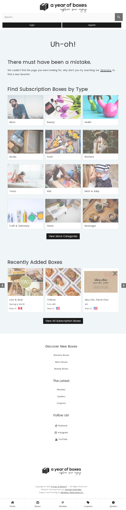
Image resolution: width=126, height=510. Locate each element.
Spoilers (113, 504)
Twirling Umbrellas (73, 489)
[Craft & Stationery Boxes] (25, 211)
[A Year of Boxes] (61, 471)
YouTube (62, 439)
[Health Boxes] (100, 107)
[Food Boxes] (63, 141)
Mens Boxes (61, 361)
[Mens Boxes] (25, 107)
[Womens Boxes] (100, 141)
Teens (12, 191)
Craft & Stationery (19, 225)
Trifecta (51, 299)
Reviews (63, 504)
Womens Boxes (61, 355)
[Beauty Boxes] (63, 107)
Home (12, 506)
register (91, 25)
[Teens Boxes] (25, 176)
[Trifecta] (63, 282)
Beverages (90, 225)
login (32, 25)
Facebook (62, 425)
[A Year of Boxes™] (63, 7)
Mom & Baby (91, 191)
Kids (49, 191)
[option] (25, 290)
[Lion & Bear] (25, 282)
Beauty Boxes (61, 368)
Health (88, 122)
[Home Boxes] (63, 211)
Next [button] (123, 285)
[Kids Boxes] (63, 176)
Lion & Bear (16, 299)
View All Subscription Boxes (63, 321)
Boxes (38, 504)
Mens (12, 122)
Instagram (62, 432)
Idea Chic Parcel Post (96, 299)
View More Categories (63, 236)
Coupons (88, 504)
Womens (89, 156)
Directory (106, 70)
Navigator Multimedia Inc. (72, 492)
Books (12, 156)
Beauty (51, 122)
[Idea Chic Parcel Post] (101, 282)
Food (50, 156)
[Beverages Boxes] (100, 211)
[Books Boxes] (25, 141)
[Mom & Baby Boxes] (100, 176)
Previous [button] (2, 285)
